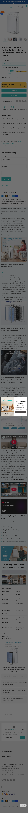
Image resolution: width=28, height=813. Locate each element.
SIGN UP (20, 411)
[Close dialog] (26, 398)
